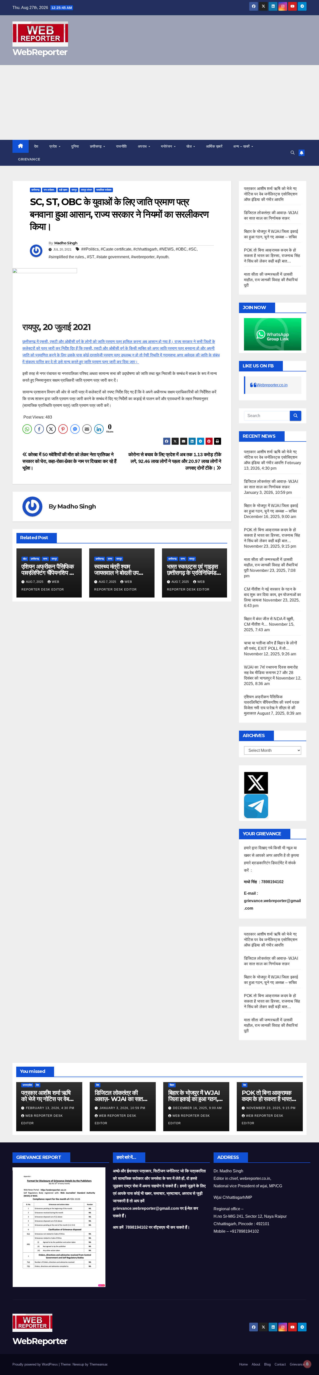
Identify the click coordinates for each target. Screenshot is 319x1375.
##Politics (90, 249)
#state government (112, 257)
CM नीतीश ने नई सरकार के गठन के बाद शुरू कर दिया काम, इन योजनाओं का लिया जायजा (272, 594)
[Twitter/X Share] (51, 429)
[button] (293, 153)
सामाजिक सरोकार (103, 189)
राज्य (45, 558)
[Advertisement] (159, 102)
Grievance (29, 159)
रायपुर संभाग (86, 189)
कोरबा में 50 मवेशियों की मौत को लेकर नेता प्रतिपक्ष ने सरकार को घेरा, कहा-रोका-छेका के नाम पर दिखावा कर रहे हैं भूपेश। (69, 461)
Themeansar (98, 1364)
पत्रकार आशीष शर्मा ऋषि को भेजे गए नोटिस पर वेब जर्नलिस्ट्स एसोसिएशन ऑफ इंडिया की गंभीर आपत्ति (271, 194)
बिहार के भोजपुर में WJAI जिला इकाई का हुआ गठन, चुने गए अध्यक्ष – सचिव (194, 1099)
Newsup (78, 1364)
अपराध (143, 146)
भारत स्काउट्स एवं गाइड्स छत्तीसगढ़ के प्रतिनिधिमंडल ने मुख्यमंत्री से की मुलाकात (193, 573)
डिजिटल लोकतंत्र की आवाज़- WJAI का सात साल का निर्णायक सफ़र (119, 1099)
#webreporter (143, 257)
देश (36, 146)
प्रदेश (53, 146)
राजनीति (121, 146)
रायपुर (74, 189)
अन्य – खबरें (242, 146)
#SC (193, 249)
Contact (280, 1364)
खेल (189, 146)
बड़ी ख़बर (63, 189)
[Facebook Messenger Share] (75, 429)
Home (243, 1364)
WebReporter (39, 52)
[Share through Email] (87, 429)
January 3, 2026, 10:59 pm (122, 1108)
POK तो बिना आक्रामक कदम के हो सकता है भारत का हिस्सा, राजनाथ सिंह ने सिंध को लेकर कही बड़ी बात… (272, 255)
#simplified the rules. (67, 257)
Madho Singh (65, 243)
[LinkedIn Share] (99, 429)
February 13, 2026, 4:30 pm (50, 1108)
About (256, 1364)
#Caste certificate (116, 249)
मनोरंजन (167, 146)
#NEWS (166, 249)
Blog (267, 1364)
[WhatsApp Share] (27, 429)
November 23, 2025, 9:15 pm (271, 1108)
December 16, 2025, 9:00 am (197, 1108)
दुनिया (75, 146)
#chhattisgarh (145, 249)
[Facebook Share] (39, 429)
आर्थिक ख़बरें (214, 146)
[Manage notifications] (307, 1364)
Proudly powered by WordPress (35, 1364)
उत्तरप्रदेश (27, 1085)
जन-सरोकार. (49, 189)
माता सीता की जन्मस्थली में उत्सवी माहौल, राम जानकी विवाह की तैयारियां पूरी (271, 279)
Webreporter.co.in (272, 385)
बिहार (172, 1085)
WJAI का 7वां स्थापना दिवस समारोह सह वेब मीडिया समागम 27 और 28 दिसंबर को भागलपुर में (271, 672)
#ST (90, 257)
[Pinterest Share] (63, 429)
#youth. (163, 257)
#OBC (181, 249)
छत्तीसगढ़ (96, 146)
